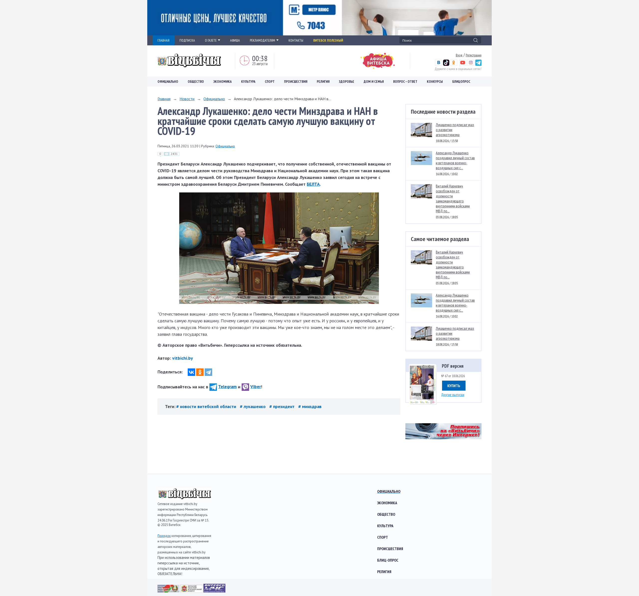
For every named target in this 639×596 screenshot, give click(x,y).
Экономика (222, 81)
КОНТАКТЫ (296, 40)
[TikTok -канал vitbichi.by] (446, 64)
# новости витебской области (206, 406)
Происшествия (295, 81)
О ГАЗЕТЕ (211, 40)
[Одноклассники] (200, 372)
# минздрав (309, 406)
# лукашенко (253, 406)
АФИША (235, 40)
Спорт (270, 81)
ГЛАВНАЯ (163, 40)
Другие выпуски (452, 394)
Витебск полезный (328, 40)
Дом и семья (374, 81)
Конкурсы (435, 81)
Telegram (227, 386)
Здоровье (346, 81)
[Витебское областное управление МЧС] (214, 591)
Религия (323, 81)
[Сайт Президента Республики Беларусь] (169, 591)
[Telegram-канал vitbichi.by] (478, 64)
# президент (282, 406)
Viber (255, 386)
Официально (168, 81)
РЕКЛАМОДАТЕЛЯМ (262, 40)
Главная (164, 98)
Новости (186, 98)
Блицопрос (461, 81)
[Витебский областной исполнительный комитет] (191, 591)
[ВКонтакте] (191, 372)
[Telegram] (208, 372)
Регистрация (473, 55)
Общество (196, 81)
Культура (248, 81)
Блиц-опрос (387, 560)
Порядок (164, 536)
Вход (459, 55)
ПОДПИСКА (187, 40)
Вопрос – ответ (405, 81)
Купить (453, 385)
